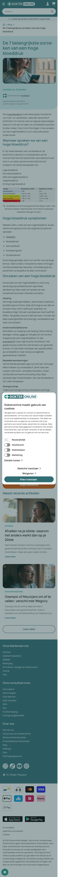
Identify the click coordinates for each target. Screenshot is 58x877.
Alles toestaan (28, 479)
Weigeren (28, 473)
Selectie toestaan (27, 468)
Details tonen (12, 460)
